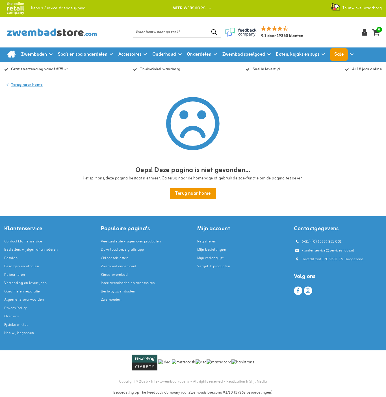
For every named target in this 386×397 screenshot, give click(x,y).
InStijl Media (256, 382)
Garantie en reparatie (22, 291)
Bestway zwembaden (118, 291)
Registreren (206, 241)
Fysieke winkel (16, 325)
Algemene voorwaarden (24, 300)
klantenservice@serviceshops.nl (328, 250)
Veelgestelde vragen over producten (131, 241)
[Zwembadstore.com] (15, 8)
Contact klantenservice (23, 241)
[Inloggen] (364, 32)
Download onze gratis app (122, 250)
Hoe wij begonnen (19, 333)
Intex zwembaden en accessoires (128, 283)
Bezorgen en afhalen (21, 266)
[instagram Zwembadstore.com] (308, 290)
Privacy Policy (15, 308)
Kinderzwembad (114, 275)
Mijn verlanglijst (210, 258)
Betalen (11, 258)
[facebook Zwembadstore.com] (298, 290)
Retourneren (14, 275)
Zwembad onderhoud (118, 266)
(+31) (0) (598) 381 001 (321, 242)
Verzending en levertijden (25, 283)
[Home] (11, 54)
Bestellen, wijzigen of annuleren (31, 250)
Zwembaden (111, 300)
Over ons (11, 316)
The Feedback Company (160, 393)
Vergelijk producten (213, 266)
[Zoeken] (214, 32)
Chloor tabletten (115, 258)
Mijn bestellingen (211, 250)
